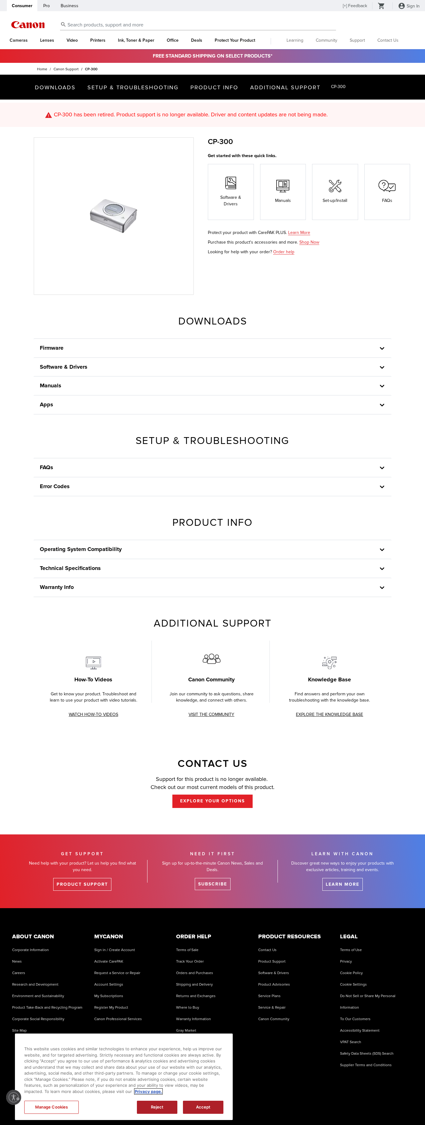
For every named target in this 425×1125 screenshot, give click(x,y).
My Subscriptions (108, 996)
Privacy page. (148, 1091)
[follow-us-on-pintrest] (390, 1106)
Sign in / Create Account (114, 950)
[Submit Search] (63, 24)
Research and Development (35, 984)
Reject (157, 1106)
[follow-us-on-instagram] (281, 1106)
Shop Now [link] (309, 242)
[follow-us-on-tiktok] (312, 1106)
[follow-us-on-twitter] (359, 1106)
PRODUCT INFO (214, 87)
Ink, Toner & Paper (136, 40)
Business (69, 5)
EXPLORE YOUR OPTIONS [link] (212, 801)
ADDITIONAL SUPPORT (285, 87)
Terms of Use (351, 950)
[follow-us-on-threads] (343, 1106)
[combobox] (198, 25)
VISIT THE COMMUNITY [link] (211, 714)
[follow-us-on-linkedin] (375, 1106)
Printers (97, 40)
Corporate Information (30, 950)
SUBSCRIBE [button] (212, 884)
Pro (46, 5)
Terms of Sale (187, 950)
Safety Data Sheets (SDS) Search (367, 1053)
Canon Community (273, 1019)
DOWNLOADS (55, 87)
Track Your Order (190, 961)
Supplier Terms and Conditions (366, 1065)
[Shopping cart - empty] (381, 6)
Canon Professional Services (118, 1019)
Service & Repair (272, 1007)
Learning (295, 40)
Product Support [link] (82, 884)
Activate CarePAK (108, 961)
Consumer (22, 5)
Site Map (19, 1030)
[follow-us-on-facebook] (296, 1106)
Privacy (346, 961)
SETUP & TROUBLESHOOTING (133, 87)
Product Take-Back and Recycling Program (47, 1007)
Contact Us (388, 40)
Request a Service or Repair (117, 973)
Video (72, 40)
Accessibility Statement (360, 1030)
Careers (18, 973)
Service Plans (269, 996)
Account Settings (108, 984)
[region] (124, 1077)
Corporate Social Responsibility (38, 1019)
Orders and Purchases (194, 973)
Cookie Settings (353, 984)
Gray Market (186, 1030)
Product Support (272, 961)
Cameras (19, 40)
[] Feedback (355, 5)
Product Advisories (274, 984)
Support (357, 40)
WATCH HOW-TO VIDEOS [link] (93, 714)
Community (326, 40)
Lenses (47, 40)
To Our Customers (355, 1019)
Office (173, 40)
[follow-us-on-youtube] (328, 1106)
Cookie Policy (351, 973)
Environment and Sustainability (38, 996)
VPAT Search (350, 1042)
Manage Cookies (51, 1106)
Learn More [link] (299, 232)
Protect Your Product (235, 40)
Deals (196, 40)
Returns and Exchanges (196, 996)
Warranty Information (193, 1019)
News (17, 961)
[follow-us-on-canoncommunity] (406, 1106)
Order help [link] (283, 251)
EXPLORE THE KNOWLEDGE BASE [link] (329, 714)
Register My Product (111, 1007)
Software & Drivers (273, 973)
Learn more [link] (342, 884)
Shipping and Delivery (194, 984)
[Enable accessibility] (13, 1097)
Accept (203, 1106)
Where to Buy (187, 1007)
